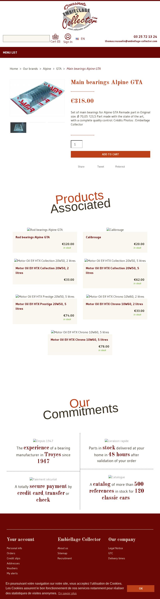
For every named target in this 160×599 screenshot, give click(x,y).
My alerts (12, 573)
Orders (11, 553)
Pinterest (120, 166)
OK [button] (141, 588)
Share (81, 166)
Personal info (14, 548)
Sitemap (62, 553)
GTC (110, 553)
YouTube (100, 38)
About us (63, 548)
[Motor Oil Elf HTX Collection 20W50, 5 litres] (115, 260)
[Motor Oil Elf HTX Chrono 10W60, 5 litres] (80, 332)
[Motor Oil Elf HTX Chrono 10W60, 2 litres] (115, 296)
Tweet (100, 166)
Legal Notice (115, 548)
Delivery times (116, 558)
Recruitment (65, 558)
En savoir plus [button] (67, 593)
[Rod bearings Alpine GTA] (45, 229)
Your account (20, 539)
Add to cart (110, 154)
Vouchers (12, 568)
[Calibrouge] (115, 229)
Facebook (93, 38)
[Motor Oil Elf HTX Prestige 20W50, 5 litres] (45, 296)
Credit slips (13, 558)
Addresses (13, 563)
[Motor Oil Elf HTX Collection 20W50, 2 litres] (45, 260)
